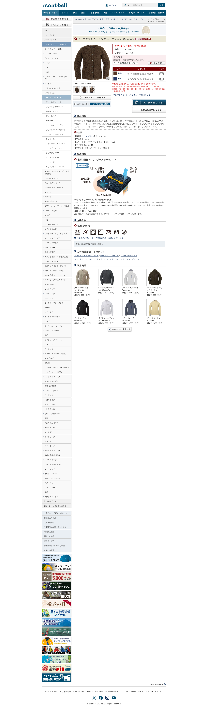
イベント (65, 12)
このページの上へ (157, 684)
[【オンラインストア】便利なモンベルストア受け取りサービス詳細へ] (56, 677)
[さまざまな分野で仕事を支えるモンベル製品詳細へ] (56, 650)
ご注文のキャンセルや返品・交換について (132, 94)
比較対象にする (83, 104)
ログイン (112, 5)
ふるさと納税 (94, 12)
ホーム (77, 19)
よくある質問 (65, 691)
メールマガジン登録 (94, 691)
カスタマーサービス (136, 12)
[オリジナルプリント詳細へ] (56, 659)
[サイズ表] (157, 63)
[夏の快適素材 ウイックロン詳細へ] (56, 558)
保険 (75, 12)
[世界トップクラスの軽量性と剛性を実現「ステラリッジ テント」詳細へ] (56, 567)
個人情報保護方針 (113, 691)
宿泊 (83, 12)
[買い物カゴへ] (56, 19)
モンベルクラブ (118, 12)
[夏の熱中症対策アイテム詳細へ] (56, 613)
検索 (161, 5)
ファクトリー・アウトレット (105, 19)
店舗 (106, 12)
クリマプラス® (88, 136)
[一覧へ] (119, 329)
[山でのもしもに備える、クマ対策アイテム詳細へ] (56, 585)
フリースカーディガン (130, 259)
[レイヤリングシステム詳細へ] (56, 641)
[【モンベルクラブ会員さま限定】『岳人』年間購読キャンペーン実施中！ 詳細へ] (56, 576)
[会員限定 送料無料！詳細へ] (56, 668)
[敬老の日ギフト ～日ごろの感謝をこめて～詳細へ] (56, 604)
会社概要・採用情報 (157, 12)
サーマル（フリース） (124, 19)
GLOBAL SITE (158, 691)
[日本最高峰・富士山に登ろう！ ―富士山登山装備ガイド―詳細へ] (56, 622)
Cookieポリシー (129, 691)
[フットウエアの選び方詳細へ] (56, 595)
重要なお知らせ (50, 691)
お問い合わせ (78, 691)
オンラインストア (50, 12)
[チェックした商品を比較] (100, 104)
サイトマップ (143, 691)
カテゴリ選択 (126, 5)
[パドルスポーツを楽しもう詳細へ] (56, 631)
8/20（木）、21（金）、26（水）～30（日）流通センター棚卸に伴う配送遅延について (139, 90)
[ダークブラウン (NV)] (92, 62)
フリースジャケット (141, 19)
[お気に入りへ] (56, 25)
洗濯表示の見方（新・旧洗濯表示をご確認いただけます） (101, 238)
